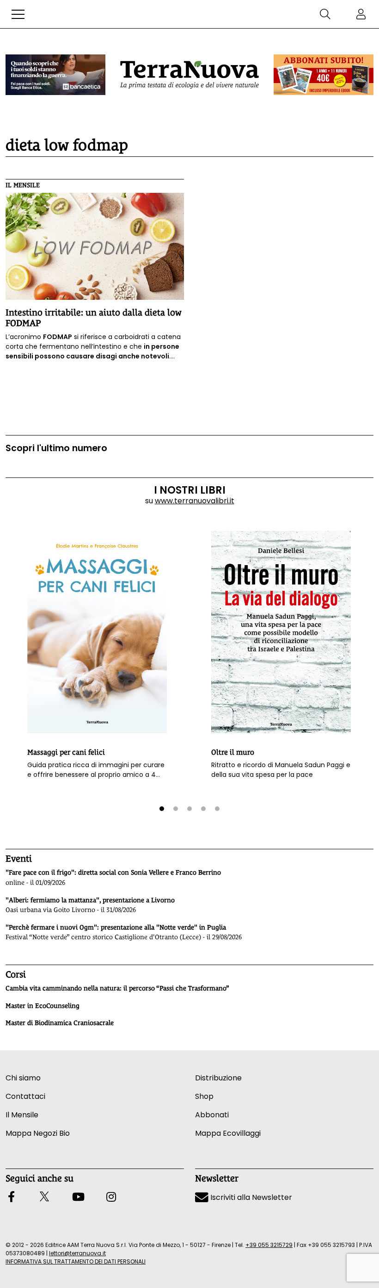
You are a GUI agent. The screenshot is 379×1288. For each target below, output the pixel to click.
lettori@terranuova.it (77, 1253)
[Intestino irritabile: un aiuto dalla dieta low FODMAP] (95, 246)
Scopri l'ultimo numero (56, 448)
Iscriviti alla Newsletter (250, 1197)
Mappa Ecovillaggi (228, 1133)
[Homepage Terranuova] (189, 75)
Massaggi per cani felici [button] (66, 752)
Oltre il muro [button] (232, 752)
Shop (204, 1096)
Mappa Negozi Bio (38, 1133)
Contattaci (25, 1096)
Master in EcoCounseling (42, 1005)
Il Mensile (23, 185)
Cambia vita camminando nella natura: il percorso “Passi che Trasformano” (117, 988)
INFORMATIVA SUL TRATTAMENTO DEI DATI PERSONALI (76, 1261)
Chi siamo (23, 1078)
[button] (18, 14)
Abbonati (212, 1114)
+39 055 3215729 (269, 1245)
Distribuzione (218, 1078)
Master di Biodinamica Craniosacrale (60, 1022)
